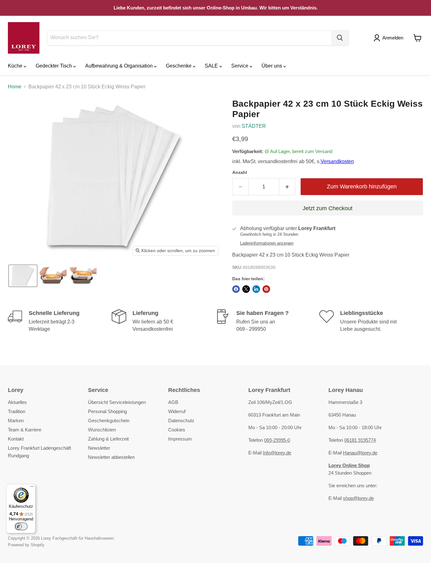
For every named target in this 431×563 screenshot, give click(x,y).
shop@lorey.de (358, 498)
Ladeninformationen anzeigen (266, 243)
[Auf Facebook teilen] (236, 289)
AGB (173, 402)
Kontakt (16, 439)
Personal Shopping (107, 411)
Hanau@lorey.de (360, 452)
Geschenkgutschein (108, 420)
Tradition (16, 411)
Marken (16, 420)
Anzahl (239, 172)
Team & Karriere (24, 429)
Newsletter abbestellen (111, 457)
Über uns (272, 65)
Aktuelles (17, 402)
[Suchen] (339, 38)
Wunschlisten (102, 429)
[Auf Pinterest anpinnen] (266, 289)
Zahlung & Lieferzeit (108, 439)
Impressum (180, 439)
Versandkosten (337, 161)
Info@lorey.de (277, 452)
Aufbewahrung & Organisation (119, 65)
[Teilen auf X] (246, 289)
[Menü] (32, 488)
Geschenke (179, 65)
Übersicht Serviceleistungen (117, 402)
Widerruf (177, 411)
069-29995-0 (277, 440)
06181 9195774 (360, 440)
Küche (16, 65)
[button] (390, 38)
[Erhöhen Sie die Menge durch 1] (287, 186)
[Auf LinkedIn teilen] (256, 289)
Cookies (176, 429)
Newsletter (99, 448)
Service (240, 65)
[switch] (21, 526)
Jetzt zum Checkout (327, 208)
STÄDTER (254, 126)
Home (14, 86)
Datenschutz (181, 420)
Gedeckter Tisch (54, 65)
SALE (212, 65)
